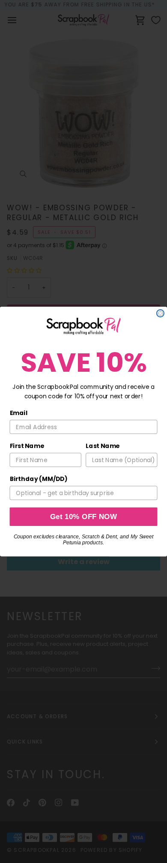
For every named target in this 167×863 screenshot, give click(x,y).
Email (19, 413)
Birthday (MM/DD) (39, 479)
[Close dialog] (160, 313)
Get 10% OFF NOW (83, 517)
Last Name (102, 446)
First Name (27, 446)
